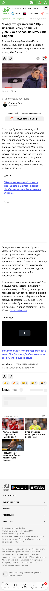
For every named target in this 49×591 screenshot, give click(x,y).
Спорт (35, 8)
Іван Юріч (30, 368)
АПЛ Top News (33, 14)
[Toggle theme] (32, 2)
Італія (5, 368)
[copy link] (10, 58)
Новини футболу (18, 19)
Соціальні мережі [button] (11, 502)
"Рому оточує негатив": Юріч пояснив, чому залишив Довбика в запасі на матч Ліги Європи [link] (38, 19)
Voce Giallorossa (18, 310)
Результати (16, 8)
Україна (18, 14)
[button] (24, 398)
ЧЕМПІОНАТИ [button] (8, 515)
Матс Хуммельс (30, 364)
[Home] (6, 13)
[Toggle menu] (46, 8)
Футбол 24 (6, 19)
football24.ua (28, 557)
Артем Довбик (17, 368)
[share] (4, 58)
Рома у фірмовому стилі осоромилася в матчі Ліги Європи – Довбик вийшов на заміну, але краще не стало (24, 354)
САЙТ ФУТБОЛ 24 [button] (9, 496)
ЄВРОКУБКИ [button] (8, 521)
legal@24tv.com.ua (36, 536)
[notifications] (39, 2)
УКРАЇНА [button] (6, 509)
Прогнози (27, 8)
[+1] (3, 2)
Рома (18, 364)
